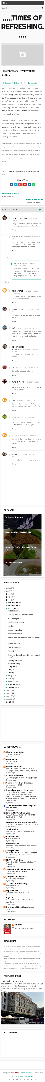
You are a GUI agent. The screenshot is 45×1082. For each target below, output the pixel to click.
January (12, 687)
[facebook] (13, 1079)
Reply (14, 230)
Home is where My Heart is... (19, 790)
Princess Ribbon (19, 218)
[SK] (13, 328)
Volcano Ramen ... (15, 517)
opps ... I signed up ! (15, 630)
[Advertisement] (23, 724)
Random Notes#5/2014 (16, 622)
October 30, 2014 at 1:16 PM (26, 436)
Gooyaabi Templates (24, 1076)
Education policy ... (15, 618)
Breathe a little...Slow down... (20, 907)
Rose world (18, 291)
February (12, 684)
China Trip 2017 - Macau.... (13, 981)
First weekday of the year (16, 871)
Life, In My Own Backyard (18, 813)
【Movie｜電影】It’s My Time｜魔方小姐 (21, 778)
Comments (31, 83)
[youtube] (31, 1079)
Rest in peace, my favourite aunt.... (21, 614)
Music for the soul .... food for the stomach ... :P (24, 656)
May (10, 675)
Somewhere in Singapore (18, 348)
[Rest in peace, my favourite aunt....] (22, 55)
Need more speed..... (16, 634)
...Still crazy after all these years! (21, 806)
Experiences (12, 891)
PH (13, 436)
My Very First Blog (14, 860)
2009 (9, 702)
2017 (8, 591)
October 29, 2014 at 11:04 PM (27, 400)
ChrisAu (18, 925)
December (13, 602)
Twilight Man (18, 382)
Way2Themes (26, 1073)
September (13, 664)
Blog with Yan (12, 836)
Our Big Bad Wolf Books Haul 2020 (20, 831)
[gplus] (17, 1079)
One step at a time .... (16, 647)
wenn (14, 454)
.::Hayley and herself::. (16, 876)
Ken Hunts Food (14, 766)
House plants (11, 761)
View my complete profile (23, 928)
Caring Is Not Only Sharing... (19, 783)
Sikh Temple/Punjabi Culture (17, 893)
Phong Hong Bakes (15, 752)
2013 (8, 690)
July (10, 670)
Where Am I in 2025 (14, 785)
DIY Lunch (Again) (13, 754)
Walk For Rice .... (14, 611)
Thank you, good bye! (15, 878)
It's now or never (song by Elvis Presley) (22, 824)
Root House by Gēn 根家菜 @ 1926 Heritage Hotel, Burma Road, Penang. (21, 769)
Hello (8, 909)
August (11, 667)
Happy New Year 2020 (15, 838)
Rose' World (12, 759)
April (10, 678)
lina (14, 368)
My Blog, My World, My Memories (21, 822)
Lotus (15, 417)
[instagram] (21, 1079)
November (13, 605)
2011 (8, 696)
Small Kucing (18, 310)
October (12, 608)
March (11, 681)
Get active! (12, 651)
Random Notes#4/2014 (18, 532)
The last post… (12, 808)
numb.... (11, 626)
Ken (13, 400)
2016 (8, 594)
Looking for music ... (16, 661)
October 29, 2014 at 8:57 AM (27, 328)
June (10, 673)
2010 (8, 699)
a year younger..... (15, 562)
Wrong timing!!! (14, 643)
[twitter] (10, 1079)
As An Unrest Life (14, 776)
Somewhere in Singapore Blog (20, 869)
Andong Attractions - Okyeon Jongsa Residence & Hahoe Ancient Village (21, 854)
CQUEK (9, 898)
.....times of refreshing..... (22, 26)
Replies (9, 258)
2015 (8, 597)
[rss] (24, 1079)
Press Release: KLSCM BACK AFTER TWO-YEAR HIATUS (20, 816)
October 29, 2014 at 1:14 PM (27, 368)
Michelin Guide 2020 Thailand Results (21, 846)
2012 (8, 693)
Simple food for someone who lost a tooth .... (24, 638)
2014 (8, 600)
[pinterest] (35, 1079)
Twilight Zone (13, 851)
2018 (8, 588)
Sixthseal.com (13, 844)
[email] (28, 1079)
